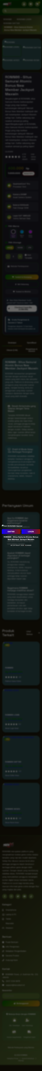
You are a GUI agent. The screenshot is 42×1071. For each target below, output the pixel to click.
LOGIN (31, 531)
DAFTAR (11, 531)
